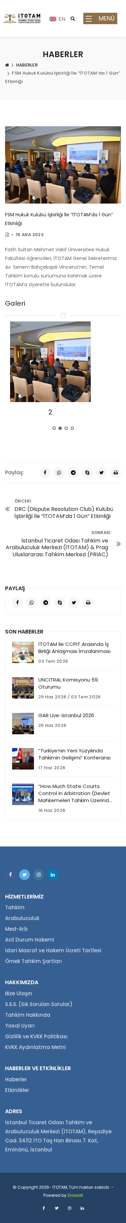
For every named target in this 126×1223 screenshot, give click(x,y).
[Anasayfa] (7, 65)
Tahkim (15, 907)
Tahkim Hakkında (27, 1014)
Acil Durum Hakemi (29, 939)
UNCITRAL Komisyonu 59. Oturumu (68, 683)
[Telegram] (73, 472)
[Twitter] (101, 472)
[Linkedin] (52, 874)
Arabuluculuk (22, 918)
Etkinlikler (17, 1090)
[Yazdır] (115, 472)
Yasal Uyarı (20, 1025)
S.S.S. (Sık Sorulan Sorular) (39, 1004)
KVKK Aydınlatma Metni (35, 1047)
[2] (50, 361)
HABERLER (27, 65)
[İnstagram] (38, 874)
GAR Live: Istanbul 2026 (66, 715)
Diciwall (75, 1195)
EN (61, 19)
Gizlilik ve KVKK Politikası (36, 1036)
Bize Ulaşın (18, 993)
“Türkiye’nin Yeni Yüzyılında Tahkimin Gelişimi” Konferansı (74, 754)
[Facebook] (45, 472)
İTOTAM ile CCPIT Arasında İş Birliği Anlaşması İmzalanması (74, 648)
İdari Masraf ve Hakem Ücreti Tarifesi (53, 950)
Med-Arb (16, 928)
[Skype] (87, 472)
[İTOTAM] (21, 18)
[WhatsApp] (59, 472)
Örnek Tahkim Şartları (33, 961)
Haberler (16, 1079)
